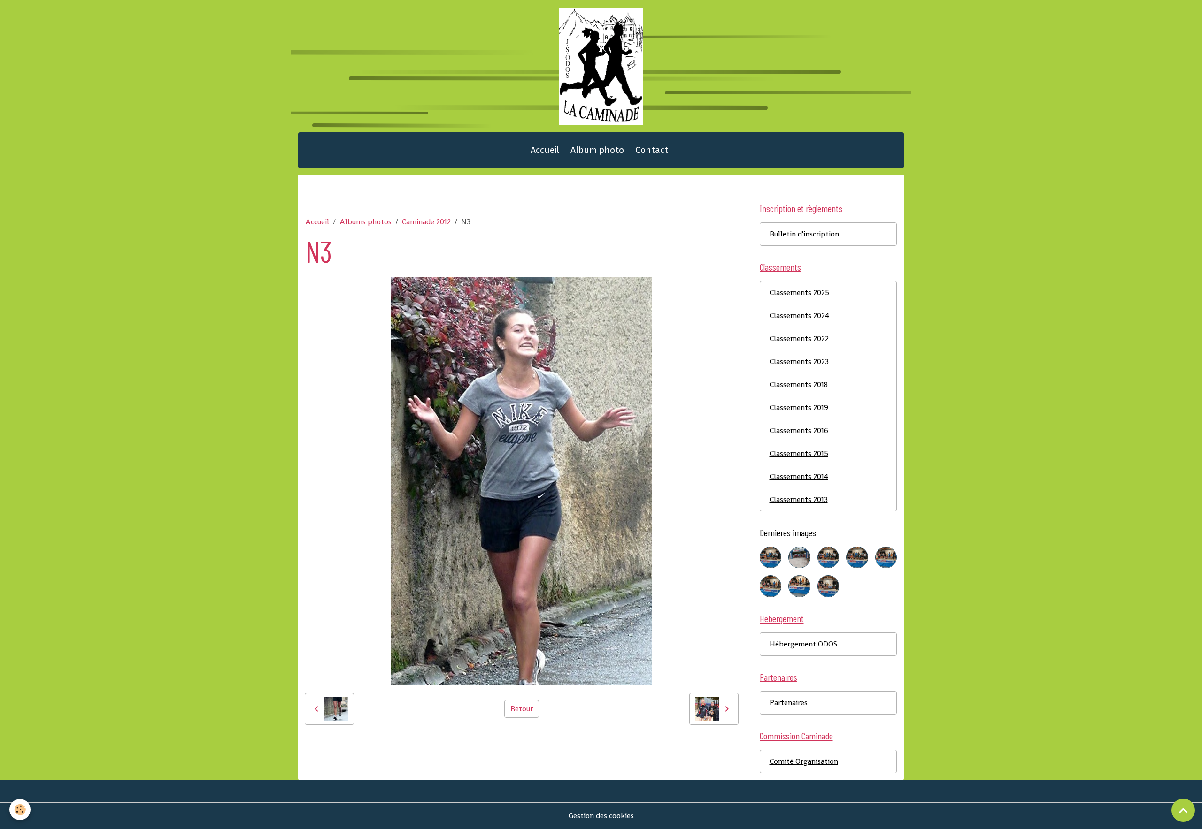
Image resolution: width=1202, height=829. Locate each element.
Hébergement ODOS (803, 644)
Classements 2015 (799, 453)
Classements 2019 (799, 407)
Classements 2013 (799, 499)
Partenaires (789, 702)
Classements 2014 (799, 476)
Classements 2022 (799, 338)
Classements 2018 (799, 384)
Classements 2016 (799, 430)
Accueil (545, 150)
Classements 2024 (799, 315)
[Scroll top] (1183, 810)
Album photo (597, 150)
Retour (521, 709)
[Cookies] (20, 809)
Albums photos (365, 222)
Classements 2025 (799, 292)
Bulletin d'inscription (804, 234)
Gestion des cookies (601, 816)
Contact (651, 150)
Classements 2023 (799, 361)
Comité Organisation (804, 761)
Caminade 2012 (426, 222)
